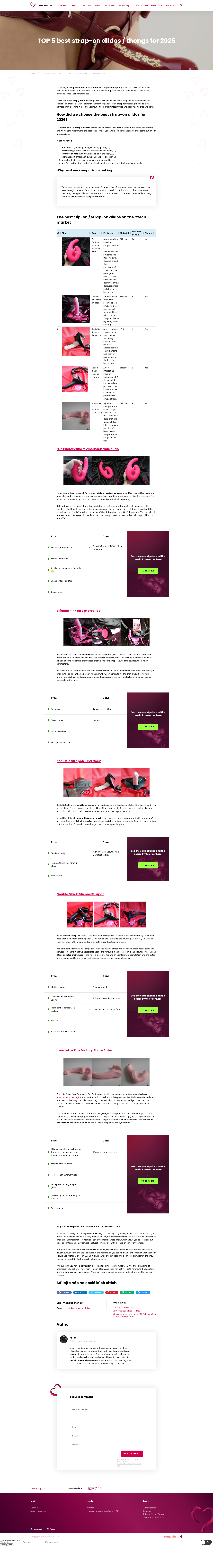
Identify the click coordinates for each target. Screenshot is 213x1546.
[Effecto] (181, 1536)
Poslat (3, 1545)
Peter (73, 1337)
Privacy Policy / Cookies (154, 1514)
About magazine (38, 1510)
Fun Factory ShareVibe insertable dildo (88, 449)
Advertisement (150, 1507)
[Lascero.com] (42, 5)
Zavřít (10, 1545)
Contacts (35, 1507)
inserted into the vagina (69, 1097)
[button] (60, 233)
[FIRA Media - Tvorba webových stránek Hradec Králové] (169, 1536)
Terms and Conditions (153, 1517)
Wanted (90, 1507)
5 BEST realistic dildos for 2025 (126, 1311)
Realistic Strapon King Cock (79, 761)
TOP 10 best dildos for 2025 (125, 1307)
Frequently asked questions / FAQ (103, 1510)
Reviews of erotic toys (52, 73)
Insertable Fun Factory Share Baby (84, 1050)
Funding (147, 1510)
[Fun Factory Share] (77, 1072)
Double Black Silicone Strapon (80, 894)
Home (32, 73)
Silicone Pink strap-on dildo (79, 611)
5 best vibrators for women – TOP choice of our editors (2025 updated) (134, 1315)
